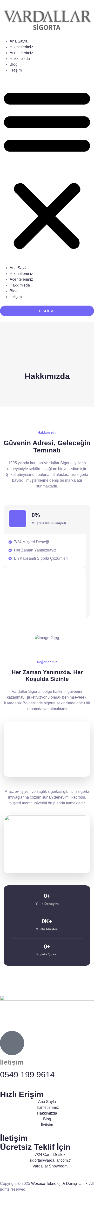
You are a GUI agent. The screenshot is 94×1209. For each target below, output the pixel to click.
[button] (47, 169)
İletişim (16, 70)
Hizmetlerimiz (21, 47)
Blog (14, 64)
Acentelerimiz (21, 53)
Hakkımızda (20, 59)
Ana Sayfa (18, 41)
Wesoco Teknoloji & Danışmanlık (59, 1183)
